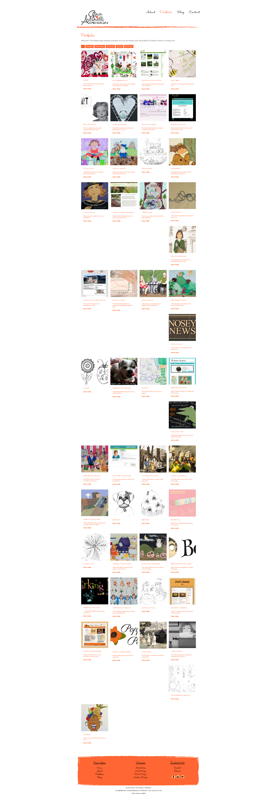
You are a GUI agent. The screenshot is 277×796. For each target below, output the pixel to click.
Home (99, 767)
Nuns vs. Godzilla (179, 476)
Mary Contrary (120, 124)
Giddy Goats (147, 300)
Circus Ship (147, 168)
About (150, 12)
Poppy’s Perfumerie (92, 651)
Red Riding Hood (178, 300)
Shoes (145, 388)
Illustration (90, 46)
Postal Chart (119, 300)
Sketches (119, 46)
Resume (177, 770)
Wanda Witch (89, 212)
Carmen (86, 734)
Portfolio (166, 12)
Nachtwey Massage (122, 476)
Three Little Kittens (122, 564)
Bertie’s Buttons (178, 388)
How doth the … (178, 432)
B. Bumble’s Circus (91, 476)
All (83, 46)
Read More (87, 88)
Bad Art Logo (89, 124)
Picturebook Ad (120, 80)
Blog (180, 12)
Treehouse (147, 212)
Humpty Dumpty (119, 168)
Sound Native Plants (151, 80)
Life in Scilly (177, 344)
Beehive (145, 520)
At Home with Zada (150, 476)
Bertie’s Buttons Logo (181, 564)
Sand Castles (148, 608)
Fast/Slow (176, 212)
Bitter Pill (175, 520)
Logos (86, 388)
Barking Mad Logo (91, 608)
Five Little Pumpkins (151, 564)
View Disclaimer (138, 793)
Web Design (128, 46)
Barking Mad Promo (122, 388)
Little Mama (88, 168)
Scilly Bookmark (178, 256)
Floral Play (88, 564)
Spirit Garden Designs (123, 212)
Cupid (85, 80)
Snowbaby (175, 168)
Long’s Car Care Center (94, 300)
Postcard (146, 652)
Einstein (116, 520)
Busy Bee (175, 80)
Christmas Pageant (122, 608)
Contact (194, 12)
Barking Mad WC (178, 124)
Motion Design (99, 46)
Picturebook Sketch (180, 695)
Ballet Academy (149, 124)
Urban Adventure (91, 519)
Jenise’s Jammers (179, 608)
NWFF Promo (176, 651)
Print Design (110, 46)
